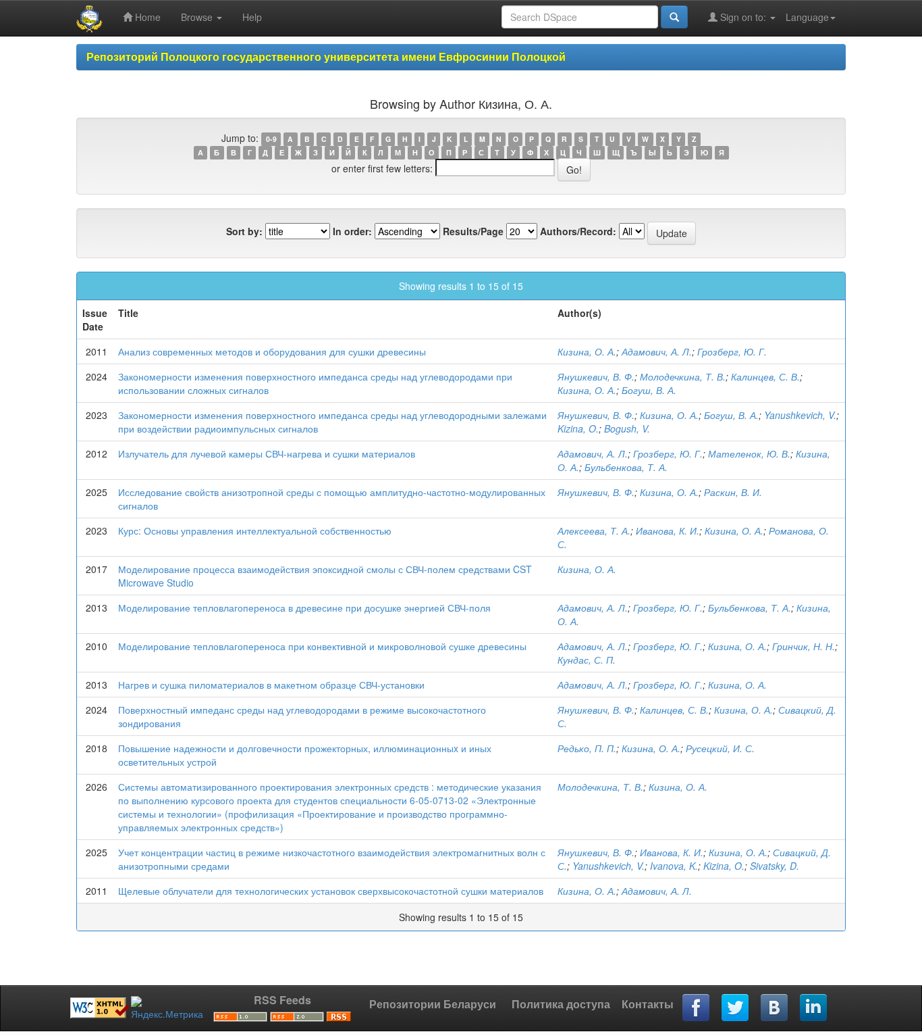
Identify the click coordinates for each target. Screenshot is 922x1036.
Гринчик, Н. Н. (803, 646)
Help (252, 17)
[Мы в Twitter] (736, 1008)
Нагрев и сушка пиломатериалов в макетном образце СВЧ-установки (271, 684)
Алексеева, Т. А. (594, 530)
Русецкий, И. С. (720, 748)
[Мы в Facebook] (696, 1008)
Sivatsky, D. (774, 865)
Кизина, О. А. (587, 351)
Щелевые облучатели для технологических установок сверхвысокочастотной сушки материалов (330, 890)
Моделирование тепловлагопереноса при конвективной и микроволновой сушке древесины (322, 646)
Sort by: (244, 231)
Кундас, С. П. (587, 659)
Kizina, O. (578, 428)
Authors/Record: (578, 231)
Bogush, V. (627, 428)
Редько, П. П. (587, 748)
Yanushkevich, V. (800, 415)
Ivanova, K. (674, 865)
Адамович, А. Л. (657, 351)
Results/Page (473, 231)
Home (146, 17)
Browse (198, 17)
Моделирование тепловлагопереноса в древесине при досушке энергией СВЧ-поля (304, 607)
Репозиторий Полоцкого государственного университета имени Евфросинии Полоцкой (326, 56)
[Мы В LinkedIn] (814, 1008)
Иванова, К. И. (667, 530)
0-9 (271, 139)
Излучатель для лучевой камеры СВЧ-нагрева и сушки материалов (266, 453)
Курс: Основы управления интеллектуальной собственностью (254, 530)
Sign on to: (743, 17)
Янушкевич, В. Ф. (596, 376)
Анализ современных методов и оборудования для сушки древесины (272, 351)
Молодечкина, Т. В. (683, 376)
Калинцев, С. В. (765, 376)
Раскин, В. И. (733, 492)
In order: (352, 231)
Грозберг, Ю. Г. (732, 351)
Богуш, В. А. (649, 390)
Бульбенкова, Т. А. (626, 467)
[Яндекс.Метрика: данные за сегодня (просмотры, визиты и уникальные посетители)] (167, 1008)
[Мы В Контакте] (775, 1008)
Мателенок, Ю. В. (749, 453)
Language (807, 17)
